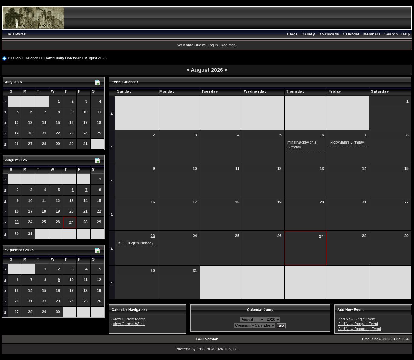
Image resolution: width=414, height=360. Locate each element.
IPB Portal (17, 34)
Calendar (351, 34)
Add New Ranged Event (358, 324)
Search (391, 34)
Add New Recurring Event (359, 329)
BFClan (14, 58)
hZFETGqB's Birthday (135, 243)
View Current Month (129, 319)
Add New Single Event (356, 319)
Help (405, 34)
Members (372, 34)
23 (17, 222)
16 (71, 123)
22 (44, 301)
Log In (213, 45)
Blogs (292, 34)
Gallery (308, 34)
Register (228, 45)
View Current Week (129, 324)
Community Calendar (62, 58)
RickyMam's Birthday (347, 142)
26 (99, 301)
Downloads (329, 34)
